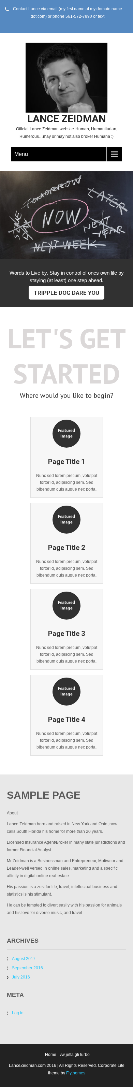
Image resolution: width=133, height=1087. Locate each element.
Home (50, 1054)
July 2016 (21, 977)
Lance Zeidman (66, 119)
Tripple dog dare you (66, 292)
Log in (18, 1013)
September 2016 (27, 968)
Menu (21, 154)
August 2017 (23, 958)
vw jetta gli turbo (75, 1054)
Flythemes (75, 1073)
